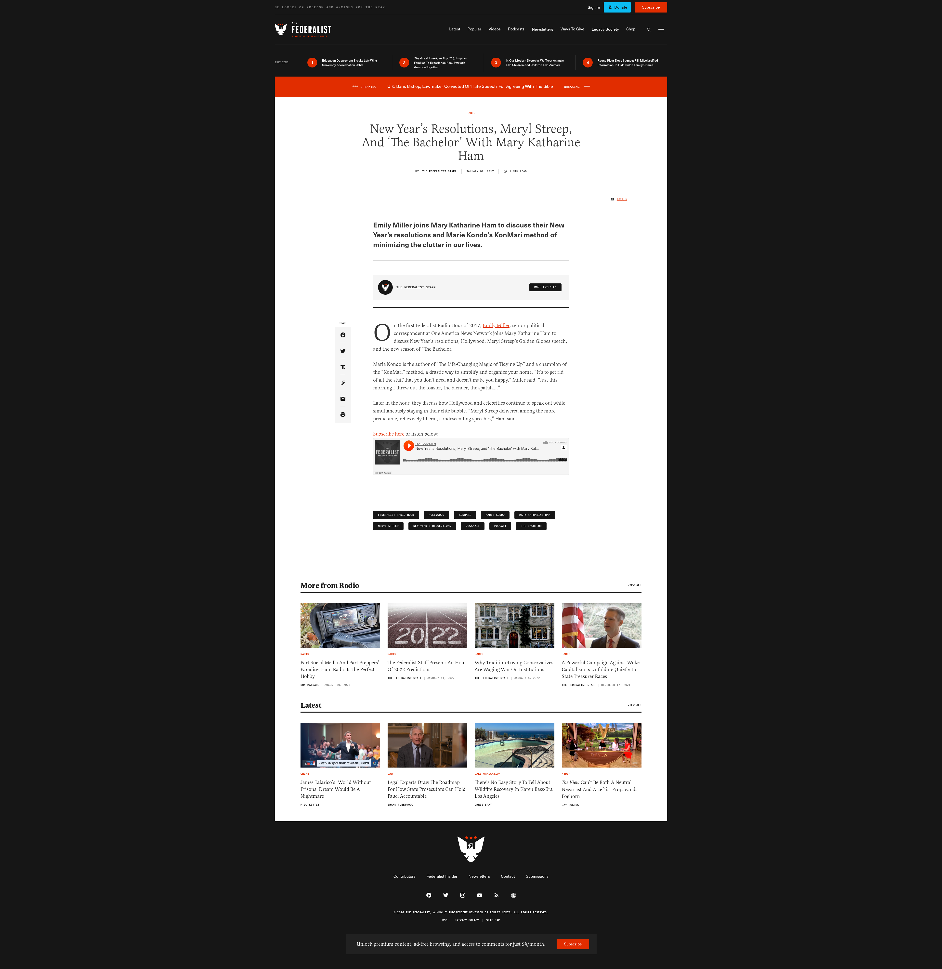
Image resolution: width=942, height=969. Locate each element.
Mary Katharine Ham (534, 515)
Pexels (622, 199)
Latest (311, 705)
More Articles (545, 287)
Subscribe (651, 7)
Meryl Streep (388, 526)
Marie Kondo (495, 515)
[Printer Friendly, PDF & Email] (343, 415)
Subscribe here (388, 434)
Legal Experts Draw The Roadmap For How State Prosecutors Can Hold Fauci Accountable (427, 789)
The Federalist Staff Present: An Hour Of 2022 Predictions (427, 666)
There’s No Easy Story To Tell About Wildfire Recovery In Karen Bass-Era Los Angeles (514, 789)
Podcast (500, 526)
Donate (620, 7)
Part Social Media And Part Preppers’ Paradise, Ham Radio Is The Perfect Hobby (340, 669)
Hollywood (436, 515)
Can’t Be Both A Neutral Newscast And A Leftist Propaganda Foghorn (600, 789)
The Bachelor (531, 526)
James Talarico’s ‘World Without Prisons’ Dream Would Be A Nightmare (336, 789)
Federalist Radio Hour (396, 515)
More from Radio (330, 585)
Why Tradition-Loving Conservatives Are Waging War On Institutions (514, 666)
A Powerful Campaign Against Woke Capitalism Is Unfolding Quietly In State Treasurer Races (601, 669)
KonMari (465, 515)
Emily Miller (496, 325)
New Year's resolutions (432, 526)
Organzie (473, 526)
